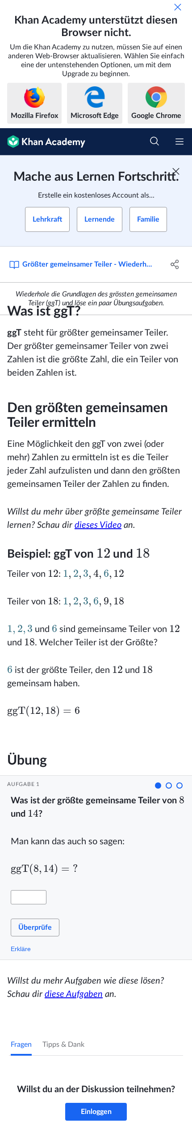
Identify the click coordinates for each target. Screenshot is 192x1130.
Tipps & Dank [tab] (63, 1044)
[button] (158, 785)
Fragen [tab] (21, 1044)
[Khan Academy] (42, 142)
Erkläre (21, 948)
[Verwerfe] (178, 7)
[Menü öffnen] (179, 141)
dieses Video (98, 525)
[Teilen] (175, 264)
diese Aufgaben (74, 994)
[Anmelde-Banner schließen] (176, 171)
